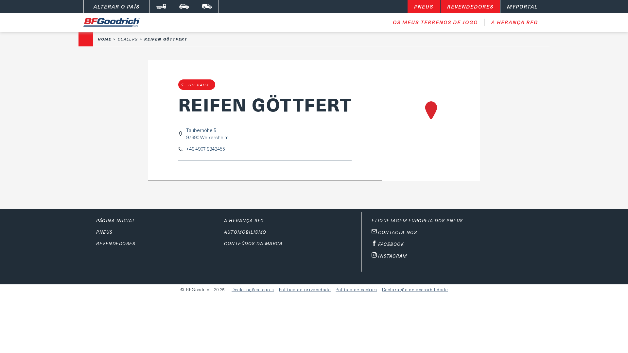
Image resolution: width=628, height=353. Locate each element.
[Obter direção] (431, 120)
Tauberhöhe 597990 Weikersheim (207, 133)
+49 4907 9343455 (205, 148)
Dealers (128, 39)
